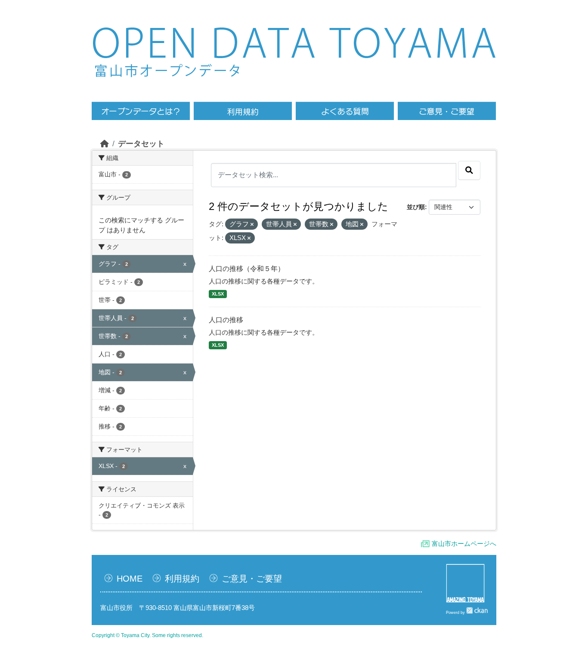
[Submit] (469, 170)
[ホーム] (104, 143)
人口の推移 (226, 319)
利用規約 (182, 578)
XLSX (218, 293)
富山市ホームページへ (464, 543)
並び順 (416, 206)
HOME (129, 578)
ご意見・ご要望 (252, 578)
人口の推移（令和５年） (247, 268)
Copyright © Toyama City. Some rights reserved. (147, 635)
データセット (141, 143)
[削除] (252, 224)
